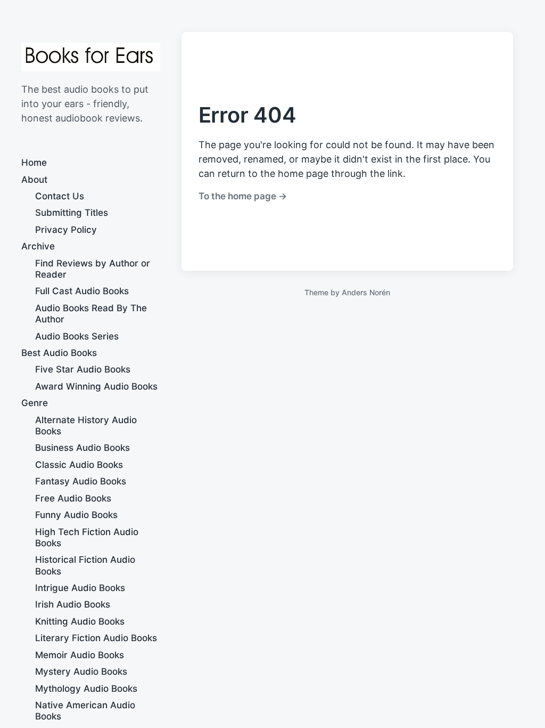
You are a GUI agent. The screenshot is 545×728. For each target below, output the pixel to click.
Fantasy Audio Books (80, 481)
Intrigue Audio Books (80, 588)
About (34, 179)
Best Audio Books (59, 352)
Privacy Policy (66, 229)
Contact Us (59, 196)
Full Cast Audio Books (82, 291)
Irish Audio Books (72, 604)
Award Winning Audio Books (96, 386)
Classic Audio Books (79, 464)
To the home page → (243, 195)
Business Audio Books (82, 447)
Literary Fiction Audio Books (96, 638)
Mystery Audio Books (81, 671)
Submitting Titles (71, 212)
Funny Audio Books (76, 514)
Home (34, 162)
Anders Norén (366, 292)
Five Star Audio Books (82, 369)
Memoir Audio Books (79, 655)
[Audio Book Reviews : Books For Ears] (90, 57)
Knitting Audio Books (80, 621)
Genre (34, 403)
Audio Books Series (77, 336)
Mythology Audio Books (86, 688)
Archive (38, 246)
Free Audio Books (73, 498)
